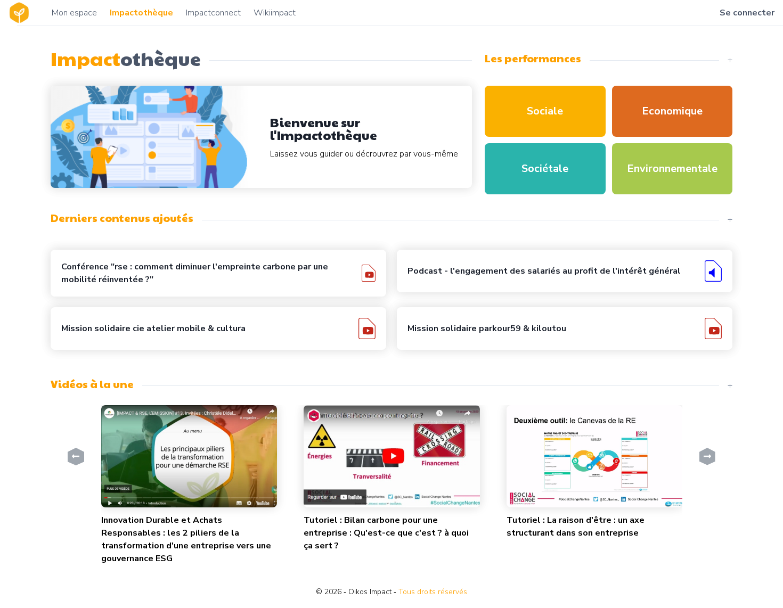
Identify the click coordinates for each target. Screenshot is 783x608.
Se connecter (747, 13)
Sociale (545, 111)
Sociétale (544, 168)
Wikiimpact (275, 13)
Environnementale (672, 168)
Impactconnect (213, 13)
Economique (672, 111)
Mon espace (74, 13)
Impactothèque (141, 13)
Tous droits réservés (432, 592)
